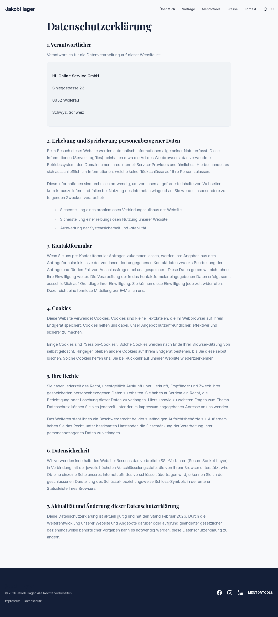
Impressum (12, 601)
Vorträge (188, 9)
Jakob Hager (20, 9)
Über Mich (167, 9)
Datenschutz (33, 601)
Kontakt (250, 9)
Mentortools (211, 9)
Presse (232, 9)
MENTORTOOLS (260, 592)
